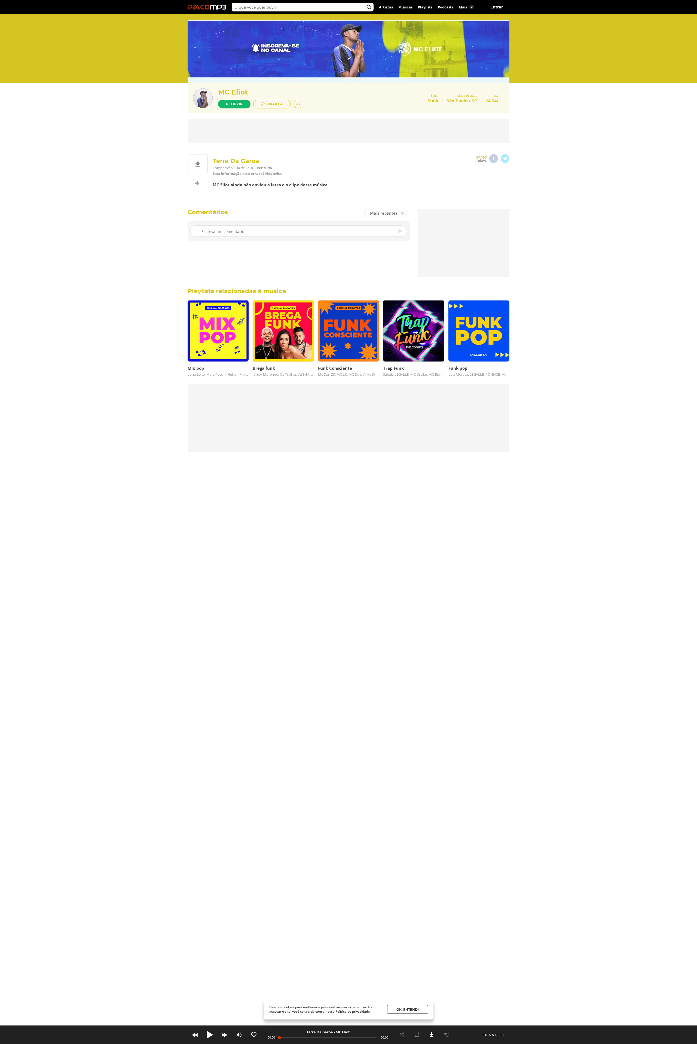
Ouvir (236, 104)
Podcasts (445, 7)
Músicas (405, 7)
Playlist (446, 1034)
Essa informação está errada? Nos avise (247, 173)
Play (209, 1034)
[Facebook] (493, 158)
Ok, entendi (407, 1009)
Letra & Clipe (493, 1034)
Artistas (386, 7)
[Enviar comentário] (401, 231)
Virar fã (274, 104)
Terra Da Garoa (320, 1032)
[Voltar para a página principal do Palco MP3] (208, 7)
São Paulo (457, 100)
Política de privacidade (352, 1011)
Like (253, 1034)
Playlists (425, 7)
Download (431, 1034)
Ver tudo (264, 168)
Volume (239, 1034)
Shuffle (402, 1034)
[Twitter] (505, 158)
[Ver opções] (298, 104)
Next (224, 1034)
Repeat (416, 1034)
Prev (195, 1034)
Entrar (496, 7)
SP (474, 100)
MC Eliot (233, 92)
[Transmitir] (461, 1034)
